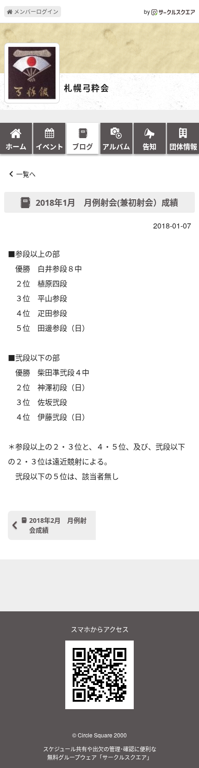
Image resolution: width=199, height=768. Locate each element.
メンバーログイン (35, 11)
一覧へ (26, 173)
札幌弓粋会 (87, 88)
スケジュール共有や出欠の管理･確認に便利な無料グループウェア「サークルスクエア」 (99, 753)
